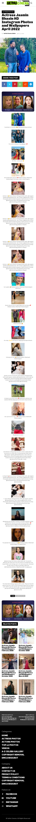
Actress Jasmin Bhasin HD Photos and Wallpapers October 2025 (26, 648)
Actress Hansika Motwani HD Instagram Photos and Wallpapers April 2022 (9, 719)
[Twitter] (9, 84)
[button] (18, 120)
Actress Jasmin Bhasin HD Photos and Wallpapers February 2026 (9, 648)
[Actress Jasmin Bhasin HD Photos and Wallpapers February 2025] (9, 687)
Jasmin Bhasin (20, 596)
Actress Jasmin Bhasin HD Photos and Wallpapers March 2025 (26, 673)
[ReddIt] (25, 84)
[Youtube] (2, 798)
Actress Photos (8, 11)
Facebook (11, 794)
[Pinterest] (14, 84)
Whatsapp (12, 806)
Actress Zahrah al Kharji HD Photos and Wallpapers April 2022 (26, 718)
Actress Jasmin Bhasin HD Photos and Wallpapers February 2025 (9, 699)
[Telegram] (30, 84)
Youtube (11, 798)
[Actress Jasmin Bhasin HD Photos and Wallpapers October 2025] (26, 636)
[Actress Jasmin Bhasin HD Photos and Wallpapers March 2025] (26, 661)
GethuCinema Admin (10, 33)
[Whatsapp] (2, 806)
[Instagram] (2, 802)
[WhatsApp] (20, 84)
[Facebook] (4, 84)
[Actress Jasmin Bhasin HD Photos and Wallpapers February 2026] (9, 636)
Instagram (12, 802)
